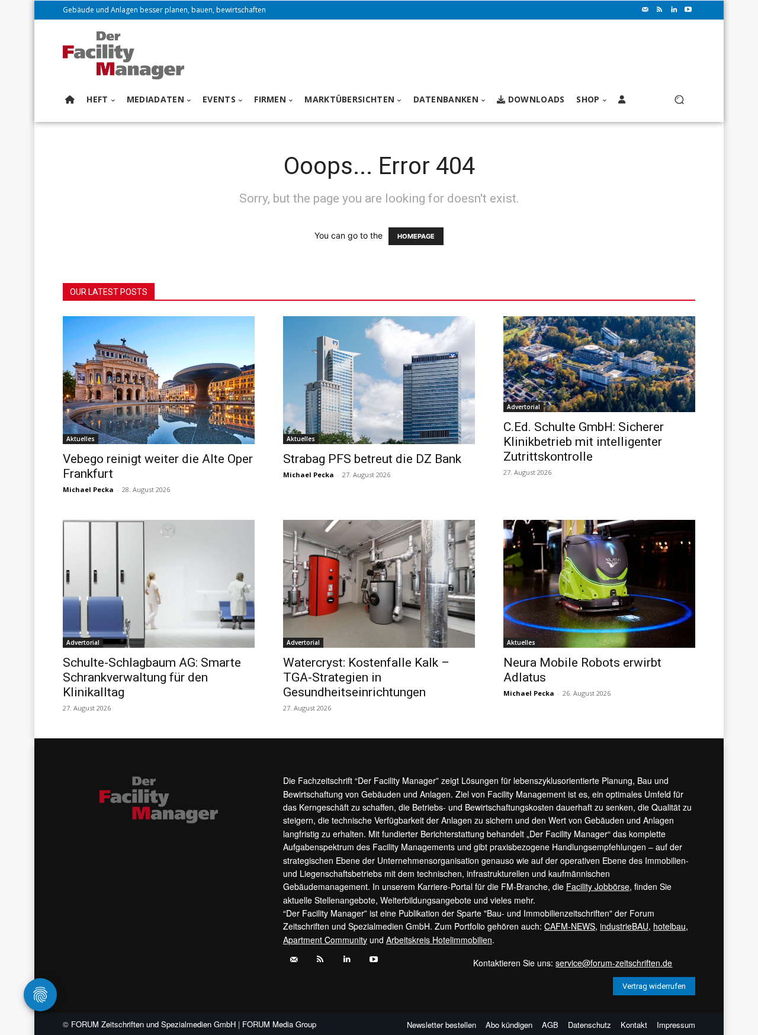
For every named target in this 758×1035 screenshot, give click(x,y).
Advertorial (523, 407)
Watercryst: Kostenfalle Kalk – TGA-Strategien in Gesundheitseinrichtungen (366, 677)
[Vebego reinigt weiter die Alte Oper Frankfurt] (159, 380)
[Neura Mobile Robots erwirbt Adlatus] (599, 584)
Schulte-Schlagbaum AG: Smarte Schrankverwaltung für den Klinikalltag (152, 677)
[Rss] (660, 10)
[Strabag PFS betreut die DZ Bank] (379, 380)
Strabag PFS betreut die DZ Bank (372, 459)
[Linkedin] (674, 10)
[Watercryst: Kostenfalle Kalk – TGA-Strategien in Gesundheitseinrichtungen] (379, 584)
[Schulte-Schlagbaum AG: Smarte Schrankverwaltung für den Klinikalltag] (159, 584)
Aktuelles (80, 439)
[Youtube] (688, 10)
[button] (679, 100)
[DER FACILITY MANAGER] (127, 55)
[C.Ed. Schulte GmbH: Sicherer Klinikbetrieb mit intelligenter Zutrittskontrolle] (599, 364)
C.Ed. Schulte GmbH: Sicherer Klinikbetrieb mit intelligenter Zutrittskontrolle (583, 442)
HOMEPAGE (416, 236)
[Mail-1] (645, 10)
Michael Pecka (88, 489)
